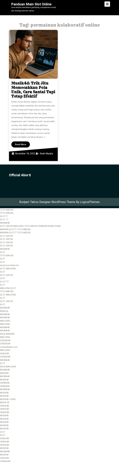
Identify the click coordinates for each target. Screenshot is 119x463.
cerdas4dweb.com (9, 347)
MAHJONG (5, 321)
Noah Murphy (46, 153)
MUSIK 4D (4, 402)
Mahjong (4, 311)
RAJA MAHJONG (8, 366)
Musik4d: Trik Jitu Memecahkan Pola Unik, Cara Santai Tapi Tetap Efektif (33, 90)
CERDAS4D (5, 340)
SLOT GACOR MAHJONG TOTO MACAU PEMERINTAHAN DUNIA (30, 226)
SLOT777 (4, 281)
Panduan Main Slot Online (31, 4)
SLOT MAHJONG (8, 268)
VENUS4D (4, 353)
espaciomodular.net (9, 265)
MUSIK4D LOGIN (7, 399)
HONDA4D (5, 383)
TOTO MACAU (6, 209)
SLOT (2, 252)
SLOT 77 (4, 219)
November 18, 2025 (25, 153)
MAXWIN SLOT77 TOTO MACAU (15, 229)
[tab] (107, 4)
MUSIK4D (4, 373)
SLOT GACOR (6, 236)
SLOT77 (4, 216)
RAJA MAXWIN (7, 334)
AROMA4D (5, 223)
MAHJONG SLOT (8, 288)
